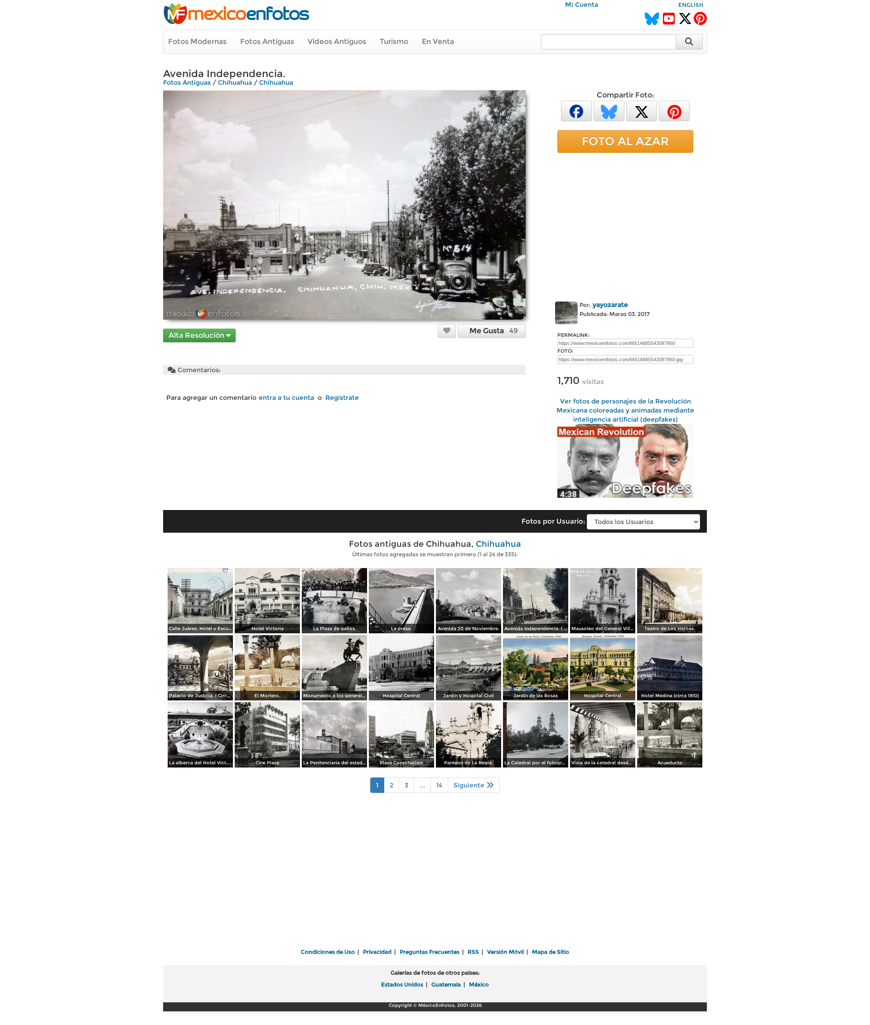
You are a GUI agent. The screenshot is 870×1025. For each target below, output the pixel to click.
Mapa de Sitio (550, 951)
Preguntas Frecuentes (429, 951)
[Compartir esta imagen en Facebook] (576, 110)
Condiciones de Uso (328, 951)
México (479, 984)
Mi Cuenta (581, 4)
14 (439, 785)
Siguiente (470, 785)
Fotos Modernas (197, 41)
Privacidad (377, 951)
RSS (473, 951)
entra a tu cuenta (286, 397)
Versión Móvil (505, 951)
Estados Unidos (402, 984)
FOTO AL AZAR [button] (625, 141)
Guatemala (446, 984)
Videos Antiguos (337, 41)
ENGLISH (690, 4)
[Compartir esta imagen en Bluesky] (609, 110)
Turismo (394, 41)
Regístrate (342, 397)
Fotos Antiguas (267, 41)
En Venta (438, 41)
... (422, 785)
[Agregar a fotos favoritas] (447, 330)
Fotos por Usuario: (553, 521)
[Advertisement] (625, 225)
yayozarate (610, 305)
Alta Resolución (197, 335)
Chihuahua (235, 82)
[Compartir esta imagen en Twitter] (641, 110)
